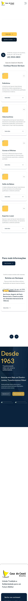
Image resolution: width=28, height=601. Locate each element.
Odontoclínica (7, 117)
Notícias (20, 289)
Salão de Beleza (8, 184)
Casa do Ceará (8, 289)
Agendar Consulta (8, 39)
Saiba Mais (8, 34)
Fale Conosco (8, 263)
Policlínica (6, 83)
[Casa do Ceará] (7, 3)
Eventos (16, 289)
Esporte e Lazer (8, 216)
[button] (11, 337)
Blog (14, 289)
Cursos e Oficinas (9, 150)
